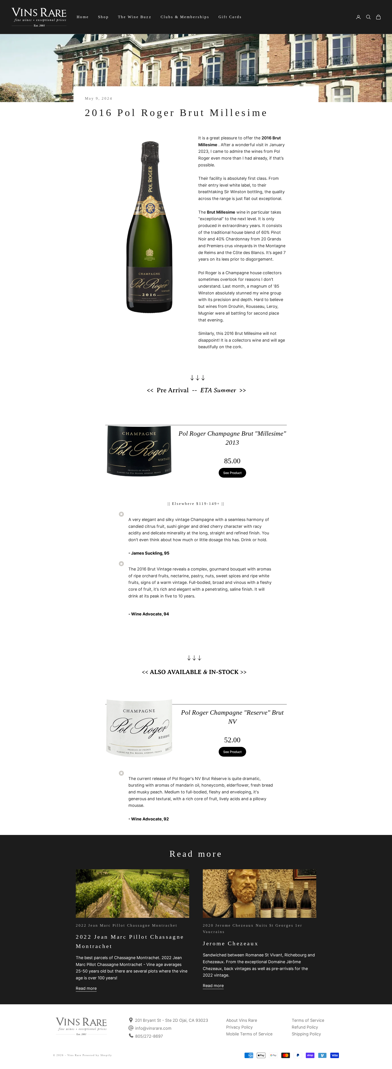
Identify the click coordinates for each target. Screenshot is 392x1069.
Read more (86, 988)
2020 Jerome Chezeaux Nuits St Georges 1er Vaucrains (252, 928)
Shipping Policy (306, 1034)
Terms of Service (308, 1020)
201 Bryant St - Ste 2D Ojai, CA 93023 (171, 1020)
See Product (232, 473)
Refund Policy (305, 1027)
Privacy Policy (239, 1027)
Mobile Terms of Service (249, 1034)
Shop (103, 17)
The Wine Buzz (134, 17)
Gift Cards (230, 17)
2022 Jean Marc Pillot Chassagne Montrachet (126, 925)
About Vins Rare (241, 1020)
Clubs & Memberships (185, 17)
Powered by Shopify (97, 1055)
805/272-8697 (149, 1036)
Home (83, 17)
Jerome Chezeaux (231, 943)
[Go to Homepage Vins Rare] (81, 1029)
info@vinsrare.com (153, 1028)
